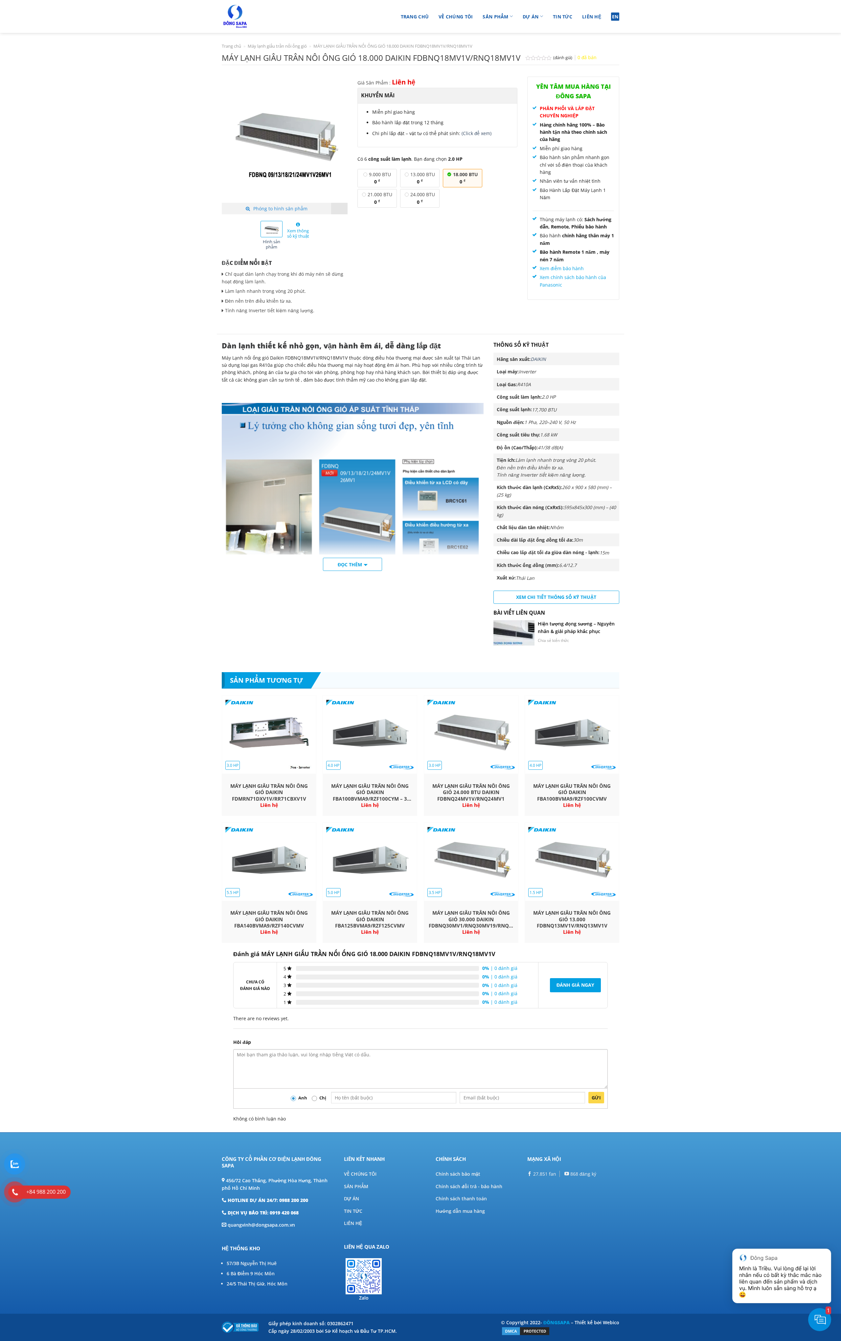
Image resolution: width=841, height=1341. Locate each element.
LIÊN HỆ (353, 1223)
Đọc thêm (350, 564)
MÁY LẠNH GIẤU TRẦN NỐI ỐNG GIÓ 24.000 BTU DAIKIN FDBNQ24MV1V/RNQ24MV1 (471, 792)
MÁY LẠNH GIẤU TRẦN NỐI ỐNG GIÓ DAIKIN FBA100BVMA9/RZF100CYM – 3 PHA (370, 792)
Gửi (596, 1097)
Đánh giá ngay (575, 985)
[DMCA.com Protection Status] (525, 1330)
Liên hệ (591, 16)
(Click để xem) (476, 133)
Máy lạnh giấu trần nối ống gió (277, 46)
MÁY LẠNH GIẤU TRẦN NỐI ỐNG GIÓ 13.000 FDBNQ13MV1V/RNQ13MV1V (572, 919)
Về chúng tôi (456, 16)
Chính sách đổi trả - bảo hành (469, 1186)
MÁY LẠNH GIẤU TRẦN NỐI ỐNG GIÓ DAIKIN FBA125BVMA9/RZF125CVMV (370, 919)
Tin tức (562, 16)
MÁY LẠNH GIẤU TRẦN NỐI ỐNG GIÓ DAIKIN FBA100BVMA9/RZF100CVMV (572, 792)
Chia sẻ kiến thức (553, 640)
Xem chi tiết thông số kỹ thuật (556, 597)
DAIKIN (538, 359)
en (615, 16)
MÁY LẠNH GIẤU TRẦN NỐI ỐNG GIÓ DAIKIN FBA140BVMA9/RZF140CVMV (269, 919)
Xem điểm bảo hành (562, 268)
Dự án (530, 16)
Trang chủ (415, 16)
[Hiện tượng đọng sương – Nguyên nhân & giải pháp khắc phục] (513, 633)
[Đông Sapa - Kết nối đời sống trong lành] (254, 16)
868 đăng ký (582, 1174)
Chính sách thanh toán (461, 1198)
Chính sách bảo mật (458, 1174)
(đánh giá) (563, 57)
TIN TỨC (353, 1211)
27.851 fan (544, 1174)
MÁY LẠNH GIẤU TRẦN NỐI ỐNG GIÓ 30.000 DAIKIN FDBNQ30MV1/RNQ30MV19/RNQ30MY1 (471, 919)
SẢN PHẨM (356, 1186)
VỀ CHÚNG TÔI (360, 1174)
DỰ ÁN (351, 1198)
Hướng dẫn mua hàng (460, 1211)
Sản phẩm (495, 16)
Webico (611, 1322)
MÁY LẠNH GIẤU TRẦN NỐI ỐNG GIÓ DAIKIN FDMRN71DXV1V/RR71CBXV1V (269, 792)
